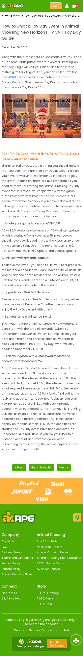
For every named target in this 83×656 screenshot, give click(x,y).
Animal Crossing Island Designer (59, 558)
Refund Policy (11, 569)
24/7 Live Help (11, 598)
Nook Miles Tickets (49, 547)
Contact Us (10, 593)
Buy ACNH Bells (47, 541)
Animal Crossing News (17, 574)
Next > (63, 467)
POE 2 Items (45, 598)
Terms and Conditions (17, 558)
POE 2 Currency (48, 593)
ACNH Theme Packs (50, 563)
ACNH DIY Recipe (48, 569)
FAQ (4, 547)
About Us (8, 541)
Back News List (41, 467)
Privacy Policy (11, 563)
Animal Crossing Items (52, 552)
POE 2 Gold (44, 604)
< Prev (19, 467)
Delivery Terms (12, 552)
